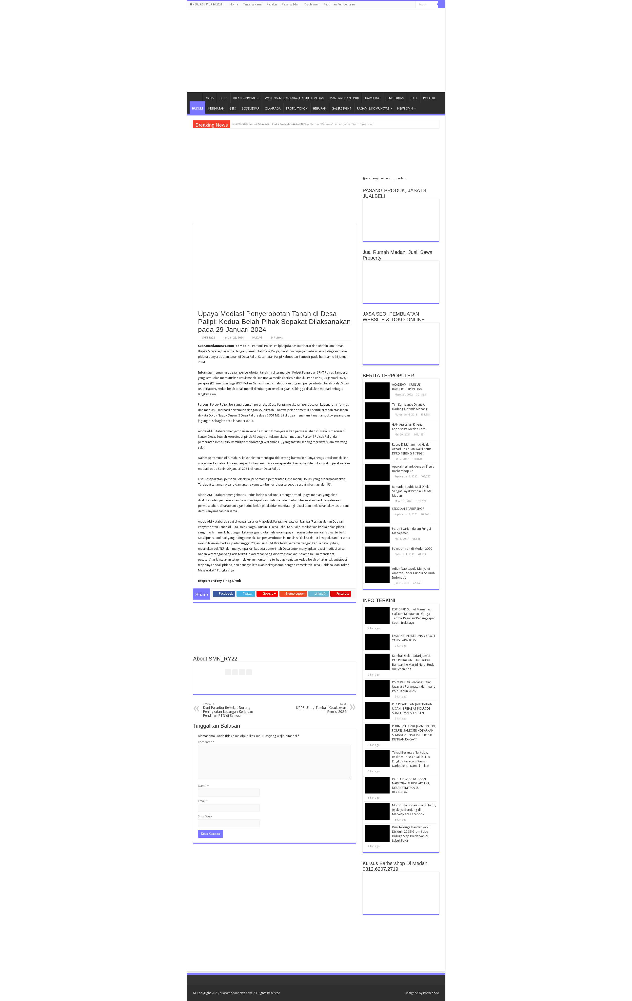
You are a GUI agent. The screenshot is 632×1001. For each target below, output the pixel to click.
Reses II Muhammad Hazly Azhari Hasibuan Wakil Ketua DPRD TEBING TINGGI (412, 449)
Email (203, 801)
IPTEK (414, 98)
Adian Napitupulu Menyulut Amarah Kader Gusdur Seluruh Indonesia (413, 573)
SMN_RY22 (208, 337)
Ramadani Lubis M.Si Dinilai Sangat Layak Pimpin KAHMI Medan (411, 491)
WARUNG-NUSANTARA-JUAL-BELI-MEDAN (294, 98)
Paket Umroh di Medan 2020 (412, 548)
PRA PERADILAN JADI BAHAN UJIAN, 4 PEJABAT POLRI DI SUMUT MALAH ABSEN (412, 708)
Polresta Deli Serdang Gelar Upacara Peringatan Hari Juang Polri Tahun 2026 (413, 686)
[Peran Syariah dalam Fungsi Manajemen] (377, 535)
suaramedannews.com (236, 993)
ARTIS (209, 98)
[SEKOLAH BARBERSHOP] (377, 515)
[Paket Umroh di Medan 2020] (377, 555)
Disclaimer (311, 4)
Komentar (206, 742)
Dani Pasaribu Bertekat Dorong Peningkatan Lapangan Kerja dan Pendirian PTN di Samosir (228, 710)
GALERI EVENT (342, 108)
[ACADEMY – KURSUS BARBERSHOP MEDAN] (377, 390)
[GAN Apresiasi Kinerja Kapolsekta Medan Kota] (377, 430)
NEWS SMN (405, 108)
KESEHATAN (216, 108)
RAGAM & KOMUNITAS (373, 108)
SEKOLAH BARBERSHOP (408, 508)
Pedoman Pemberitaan (339, 4)
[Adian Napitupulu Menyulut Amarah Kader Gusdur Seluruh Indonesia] (377, 575)
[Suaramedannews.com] (316, 31)
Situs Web (205, 816)
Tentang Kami (252, 4)
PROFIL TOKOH (297, 108)
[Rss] (398, 993)
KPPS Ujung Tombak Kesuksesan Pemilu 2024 (321, 708)
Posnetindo (431, 993)
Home (234, 4)
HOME (196, 97)
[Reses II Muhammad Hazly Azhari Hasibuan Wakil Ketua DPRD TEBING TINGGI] (377, 450)
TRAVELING (372, 98)
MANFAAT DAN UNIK (344, 98)
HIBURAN (319, 108)
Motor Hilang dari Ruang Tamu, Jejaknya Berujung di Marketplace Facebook (414, 809)
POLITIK (429, 98)
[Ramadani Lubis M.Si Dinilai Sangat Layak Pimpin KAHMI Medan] (377, 493)
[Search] (441, 4)
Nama (203, 786)
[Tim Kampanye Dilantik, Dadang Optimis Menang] (377, 410)
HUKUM (197, 108)
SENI (233, 108)
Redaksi (272, 4)
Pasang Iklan (290, 4)
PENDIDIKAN (395, 98)
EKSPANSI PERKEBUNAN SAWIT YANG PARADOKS (269, 124)
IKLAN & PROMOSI (246, 98)
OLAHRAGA (273, 108)
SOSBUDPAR (250, 108)
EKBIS (223, 98)
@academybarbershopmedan (384, 178)
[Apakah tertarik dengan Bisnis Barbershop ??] (377, 472)
